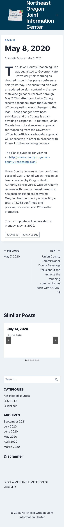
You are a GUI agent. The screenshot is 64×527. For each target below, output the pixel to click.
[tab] (26, 360)
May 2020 (10, 436)
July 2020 (10, 426)
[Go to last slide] (8, 340)
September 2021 (14, 421)
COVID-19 (10, 40)
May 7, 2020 (12, 253)
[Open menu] (57, 14)
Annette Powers (16, 58)
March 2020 (12, 446)
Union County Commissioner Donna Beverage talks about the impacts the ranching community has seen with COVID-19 (48, 271)
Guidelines (10, 406)
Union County (30, 234)
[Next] (55, 340)
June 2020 (11, 431)
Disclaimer (13, 456)
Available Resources (17, 395)
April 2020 (10, 441)
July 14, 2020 (17, 329)
